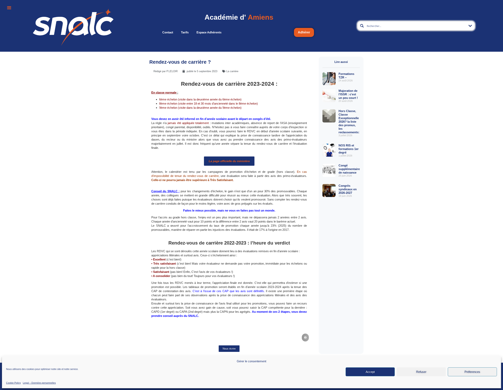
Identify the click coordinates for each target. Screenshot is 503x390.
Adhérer (304, 32)
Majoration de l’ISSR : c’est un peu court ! (348, 94)
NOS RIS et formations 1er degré (349, 149)
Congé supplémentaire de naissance (349, 169)
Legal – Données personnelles (39, 382)
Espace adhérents (208, 32)
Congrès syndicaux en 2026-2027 (348, 189)
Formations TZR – (346, 75)
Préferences (472, 371)
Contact (167, 32)
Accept (370, 371)
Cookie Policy (13, 382)
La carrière (232, 71)
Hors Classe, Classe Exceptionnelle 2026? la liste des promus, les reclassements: (349, 121)
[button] (305, 337)
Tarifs (185, 32)
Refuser (421, 371)
